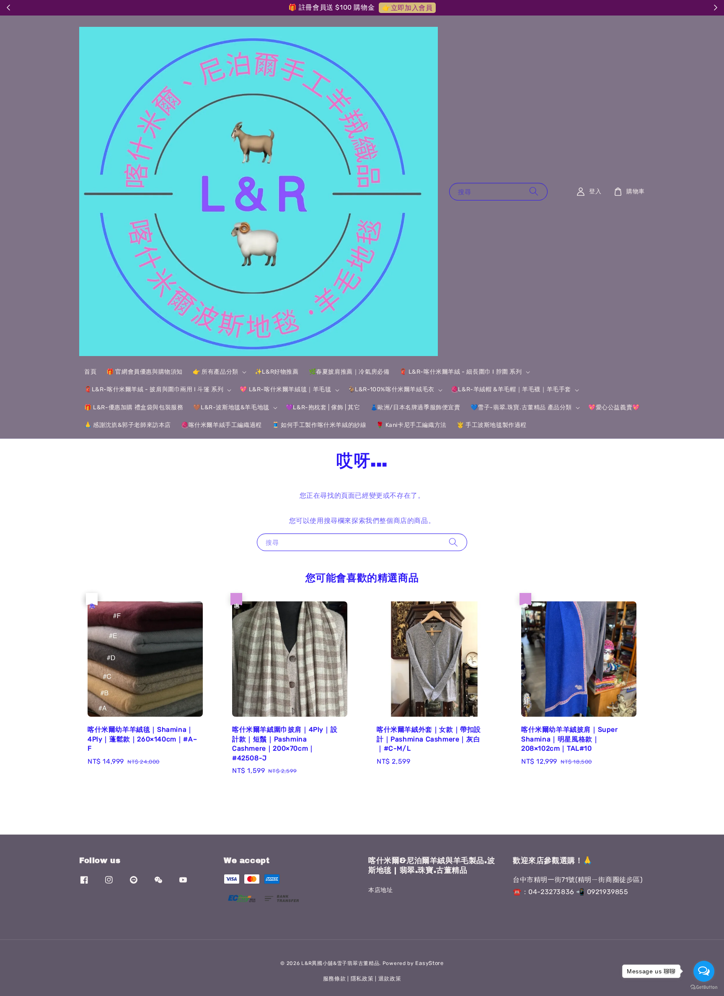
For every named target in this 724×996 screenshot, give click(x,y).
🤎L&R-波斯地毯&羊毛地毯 (231, 407)
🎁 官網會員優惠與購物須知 (144, 371)
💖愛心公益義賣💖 (614, 407)
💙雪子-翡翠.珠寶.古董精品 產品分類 (521, 407)
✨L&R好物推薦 (277, 371)
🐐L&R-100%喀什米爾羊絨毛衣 (391, 389)
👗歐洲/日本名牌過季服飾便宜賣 (415, 407)
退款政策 (389, 978)
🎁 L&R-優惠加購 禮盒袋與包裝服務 (133, 407)
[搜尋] (533, 191)
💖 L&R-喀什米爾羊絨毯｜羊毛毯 (285, 389)
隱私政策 (362, 978)
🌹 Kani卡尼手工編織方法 (411, 425)
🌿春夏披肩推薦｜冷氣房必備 (349, 371)
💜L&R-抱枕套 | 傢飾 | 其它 (323, 407)
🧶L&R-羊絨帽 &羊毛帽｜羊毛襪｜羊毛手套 (511, 389)
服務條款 (334, 978)
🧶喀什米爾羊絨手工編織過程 (221, 425)
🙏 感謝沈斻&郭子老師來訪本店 (127, 425)
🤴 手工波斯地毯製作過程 (492, 425)
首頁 (90, 371)
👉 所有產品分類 (215, 371)
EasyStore (429, 963)
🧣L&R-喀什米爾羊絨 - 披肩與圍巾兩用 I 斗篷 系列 (153, 389)
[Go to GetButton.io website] (703, 987)
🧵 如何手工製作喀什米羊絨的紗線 (319, 425)
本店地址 (380, 890)
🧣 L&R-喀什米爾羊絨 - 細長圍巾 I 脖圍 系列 (460, 371)
